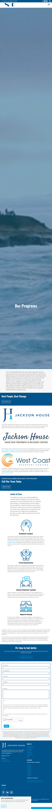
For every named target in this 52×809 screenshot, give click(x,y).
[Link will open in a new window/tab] (43, 1)
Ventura (29, 769)
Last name (5, 676)
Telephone (5, 682)
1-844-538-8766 (33, 737)
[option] (26, 303)
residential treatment (12, 542)
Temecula (29, 767)
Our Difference (30, 747)
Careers (3, 789)
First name (5, 665)
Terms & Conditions (6, 761)
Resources (29, 753)
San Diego (29, 770)
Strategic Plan (30, 755)
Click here (13, 801)
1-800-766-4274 (22, 732)
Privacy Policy (5, 759)
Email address (6, 670)
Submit (6, 726)
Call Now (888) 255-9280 (26, 657)
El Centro (29, 766)
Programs (29, 750)
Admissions (29, 752)
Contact (3, 787)
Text (4, 700)
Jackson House (7, 4)
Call (3, 709)
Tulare (28, 772)
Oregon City (30, 774)
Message (5, 688)
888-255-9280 (13, 1)
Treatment (29, 749)
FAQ (28, 756)
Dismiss (3, 806)
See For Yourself (6, 401)
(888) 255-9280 (6, 486)
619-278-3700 (44, 736)
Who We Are (30, 746)
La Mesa (29, 764)
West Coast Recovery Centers (34, 782)
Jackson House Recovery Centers (34, 780)
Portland (29, 775)
